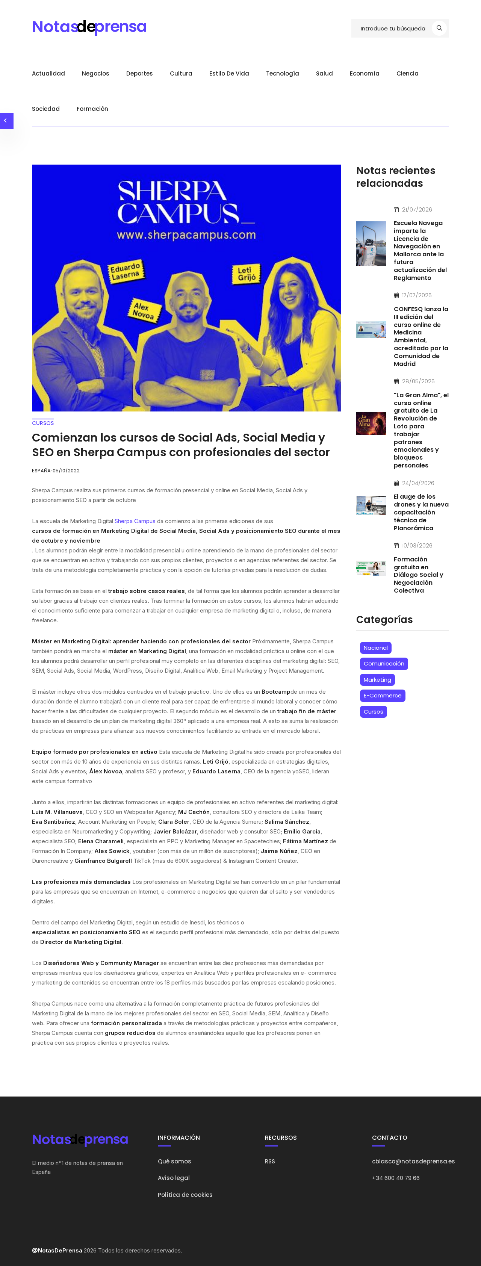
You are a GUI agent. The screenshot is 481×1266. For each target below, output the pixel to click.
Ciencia (407, 73)
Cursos (373, 711)
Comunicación (384, 663)
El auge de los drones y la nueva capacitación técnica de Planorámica (421, 512)
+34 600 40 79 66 (396, 1178)
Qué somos (174, 1161)
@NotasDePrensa (57, 1250)
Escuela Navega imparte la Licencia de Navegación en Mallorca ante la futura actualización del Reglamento (420, 250)
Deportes (139, 73)
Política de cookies (185, 1195)
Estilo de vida (229, 73)
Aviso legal (174, 1178)
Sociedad (46, 109)
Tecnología (282, 73)
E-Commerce (383, 695)
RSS (270, 1161)
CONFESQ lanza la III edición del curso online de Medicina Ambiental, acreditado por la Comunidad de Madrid (421, 336)
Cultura (181, 73)
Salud (324, 73)
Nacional (376, 648)
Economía (365, 73)
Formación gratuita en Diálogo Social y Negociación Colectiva (418, 575)
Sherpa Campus (135, 521)
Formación (92, 109)
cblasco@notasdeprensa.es (413, 1161)
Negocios (95, 73)
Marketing (377, 680)
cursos (43, 423)
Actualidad (48, 73)
